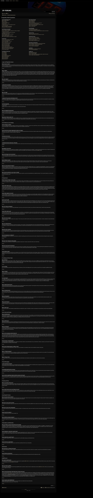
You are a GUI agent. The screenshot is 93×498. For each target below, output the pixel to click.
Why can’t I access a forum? (6, 44)
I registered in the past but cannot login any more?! (8, 24)
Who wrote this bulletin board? (33, 52)
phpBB (38, 150)
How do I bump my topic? (5, 49)
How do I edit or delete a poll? (6, 43)
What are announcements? (5, 56)
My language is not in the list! (6, 33)
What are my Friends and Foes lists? (34, 33)
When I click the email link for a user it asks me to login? (9, 36)
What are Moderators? (32, 21)
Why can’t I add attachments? (6, 45)
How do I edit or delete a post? (6, 40)
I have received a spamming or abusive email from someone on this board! (38, 30)
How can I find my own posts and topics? (34, 40)
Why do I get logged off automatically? (7, 26)
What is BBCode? (4, 52)
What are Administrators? (32, 20)
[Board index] (7, 10)
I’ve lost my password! (5, 25)
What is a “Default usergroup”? (33, 25)
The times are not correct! (5, 31)
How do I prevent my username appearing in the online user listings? (11, 30)
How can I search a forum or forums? (34, 37)
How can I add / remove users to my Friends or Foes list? (36, 34)
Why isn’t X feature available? (33, 53)
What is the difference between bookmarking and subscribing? (37, 43)
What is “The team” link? (32, 26)
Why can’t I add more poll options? (6, 42)
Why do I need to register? (5, 20)
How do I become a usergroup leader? (34, 23)
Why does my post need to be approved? (7, 48)
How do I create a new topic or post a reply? (8, 39)
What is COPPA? (4, 21)
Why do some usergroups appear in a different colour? (36, 24)
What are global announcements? (6, 55)
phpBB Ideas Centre (41, 466)
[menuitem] (7, 13)
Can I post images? (4, 54)
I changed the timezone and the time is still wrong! (8, 32)
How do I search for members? (33, 39)
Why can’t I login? (4, 23)
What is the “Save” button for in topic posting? (8, 47)
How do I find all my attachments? (33, 49)
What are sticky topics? (5, 57)
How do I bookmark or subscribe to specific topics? (35, 44)
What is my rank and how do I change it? (7, 35)
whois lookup (10, 473)
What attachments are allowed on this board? (35, 48)
